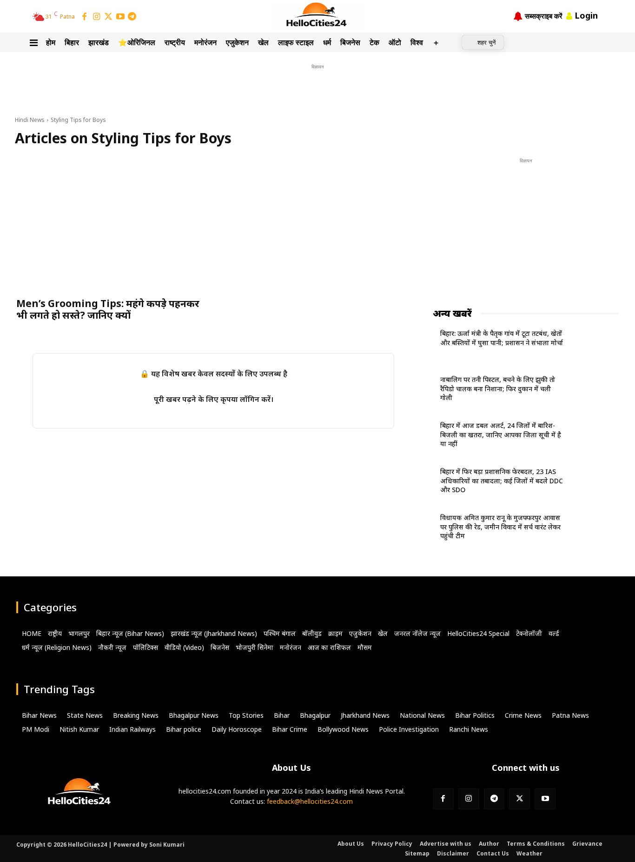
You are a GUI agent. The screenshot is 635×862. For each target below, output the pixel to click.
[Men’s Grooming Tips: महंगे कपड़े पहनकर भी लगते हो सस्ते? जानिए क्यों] (112, 225)
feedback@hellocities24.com (310, 801)
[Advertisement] (317, 93)
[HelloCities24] (317, 15)
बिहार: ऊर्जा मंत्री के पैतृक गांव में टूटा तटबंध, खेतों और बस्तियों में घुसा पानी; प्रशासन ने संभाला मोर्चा (501, 338)
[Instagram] (97, 17)
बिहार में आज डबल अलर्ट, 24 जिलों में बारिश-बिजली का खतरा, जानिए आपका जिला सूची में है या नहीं (500, 434)
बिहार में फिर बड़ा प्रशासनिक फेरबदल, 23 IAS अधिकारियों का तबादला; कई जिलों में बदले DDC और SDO (501, 480)
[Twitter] (108, 17)
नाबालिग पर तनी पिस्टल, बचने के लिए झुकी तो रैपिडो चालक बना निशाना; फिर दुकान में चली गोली (497, 388)
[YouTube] (120, 17)
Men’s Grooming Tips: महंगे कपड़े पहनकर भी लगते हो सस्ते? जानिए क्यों (107, 309)
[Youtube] (545, 798)
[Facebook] (84, 17)
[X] (519, 798)
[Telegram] (132, 17)
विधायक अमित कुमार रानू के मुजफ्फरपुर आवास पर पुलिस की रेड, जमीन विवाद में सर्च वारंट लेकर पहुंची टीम (500, 526)
